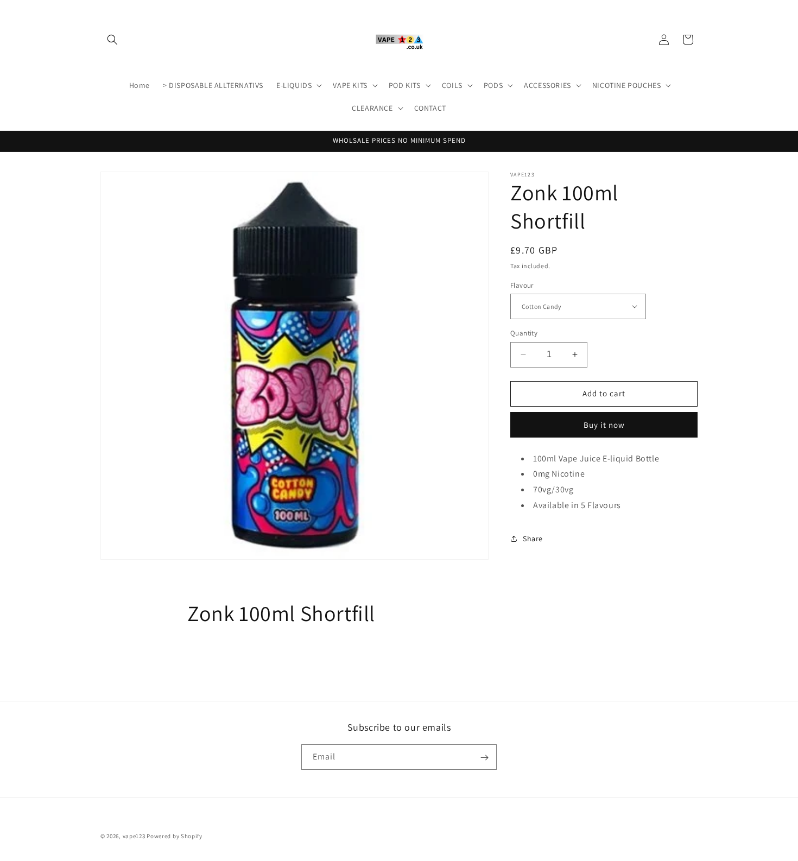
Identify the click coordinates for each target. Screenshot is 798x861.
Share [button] (533, 538)
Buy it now (604, 424)
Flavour (522, 284)
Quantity (523, 333)
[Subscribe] (484, 757)
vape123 (134, 836)
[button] (112, 40)
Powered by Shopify (174, 836)
